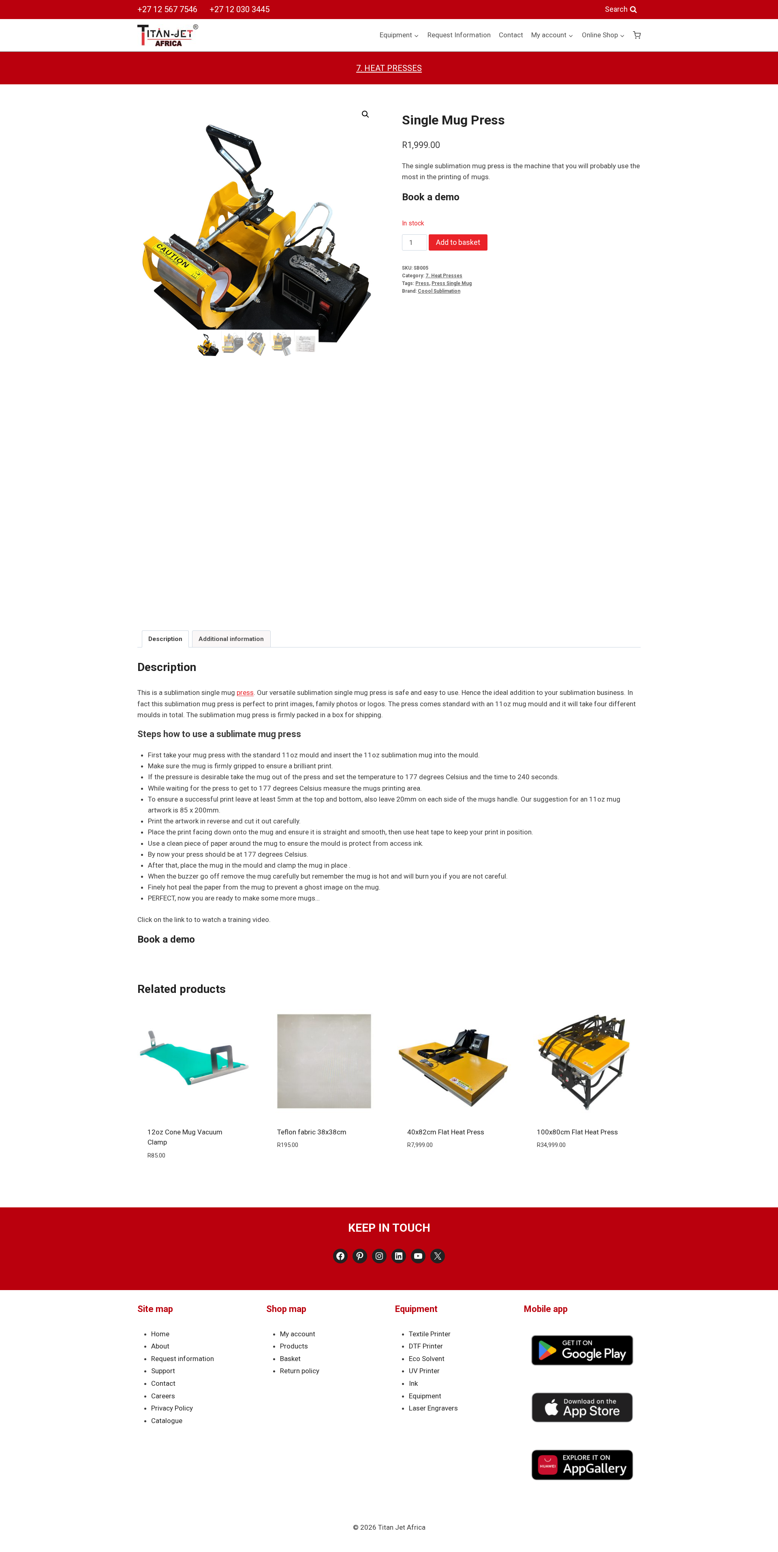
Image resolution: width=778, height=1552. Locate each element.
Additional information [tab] (231, 639)
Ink (413, 1383)
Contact (511, 35)
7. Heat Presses (389, 68)
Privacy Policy (172, 1408)
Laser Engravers (433, 1408)
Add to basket (458, 242)
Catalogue (166, 1421)
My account (297, 1334)
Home (160, 1334)
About (160, 1346)
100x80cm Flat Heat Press (577, 1132)
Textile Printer (430, 1334)
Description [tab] (165, 639)
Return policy (299, 1371)
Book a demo (431, 197)
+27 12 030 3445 (239, 9)
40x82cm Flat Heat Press (445, 1132)
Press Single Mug (452, 283)
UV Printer (424, 1371)
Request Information (459, 35)
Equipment (425, 1396)
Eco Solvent (427, 1359)
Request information (182, 1359)
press (245, 692)
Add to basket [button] (324, 1169)
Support (163, 1371)
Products (294, 1346)
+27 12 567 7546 (167, 9)
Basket (290, 1359)
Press (422, 283)
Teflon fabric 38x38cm (311, 1132)
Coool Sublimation (439, 291)
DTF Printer (426, 1346)
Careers (163, 1396)
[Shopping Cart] (637, 35)
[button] (365, 114)
